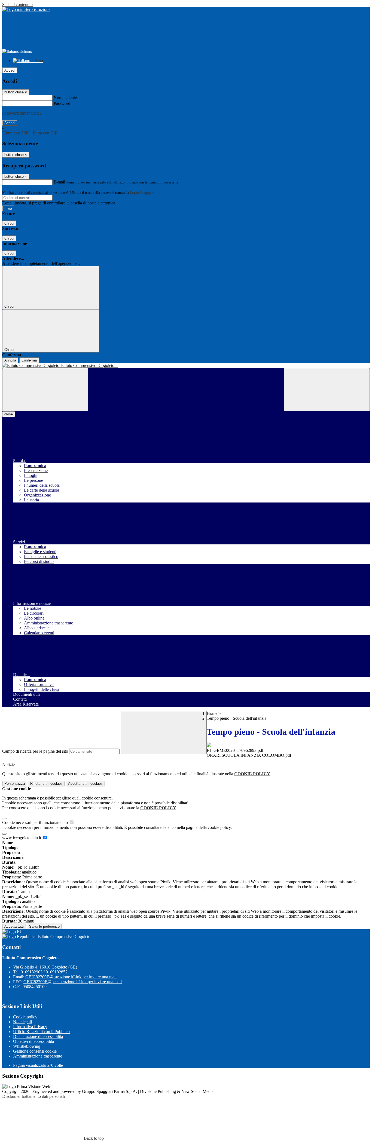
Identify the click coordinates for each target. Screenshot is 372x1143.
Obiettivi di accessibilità (33, 1041)
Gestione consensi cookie (35, 1051)
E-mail (59, 182)
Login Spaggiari (142, 193)
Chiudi (9, 223)
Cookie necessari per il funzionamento (35, 822)
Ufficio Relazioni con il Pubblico (41, 1031)
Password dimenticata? (21, 113)
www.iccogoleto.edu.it (22, 837)
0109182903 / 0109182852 (44, 972)
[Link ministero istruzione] (26, 9)
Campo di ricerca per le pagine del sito (35, 751)
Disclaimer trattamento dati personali (33, 1096)
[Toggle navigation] (45, 389)
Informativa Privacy (30, 1026)
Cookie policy (25, 1017)
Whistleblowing (26, 1046)
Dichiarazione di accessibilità (38, 1036)
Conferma (29, 360)
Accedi (9, 70)
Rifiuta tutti (46, 784)
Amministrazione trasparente (37, 1056)
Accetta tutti (85, 784)
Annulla (10, 360)
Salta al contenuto (17, 4)
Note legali (22, 1021)
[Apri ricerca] (327, 389)
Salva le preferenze (44, 926)
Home (212, 713)
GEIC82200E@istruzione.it (71, 977)
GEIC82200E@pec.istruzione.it (72, 981)
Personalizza (14, 784)
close (8, 414)
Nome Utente (65, 97)
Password (62, 103)
